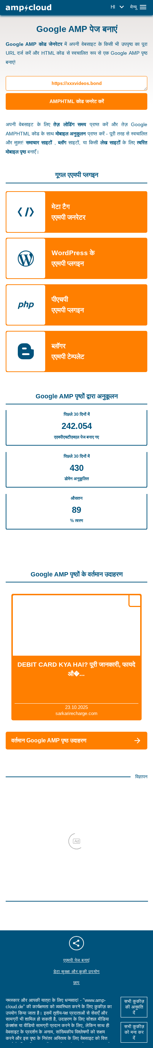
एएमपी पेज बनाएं (76, 960)
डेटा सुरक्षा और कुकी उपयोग (76, 971)
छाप (76, 982)
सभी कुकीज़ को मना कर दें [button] (134, 1032)
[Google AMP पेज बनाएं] (28, 8)
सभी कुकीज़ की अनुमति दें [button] (134, 1007)
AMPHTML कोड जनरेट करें (76, 101)
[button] (118, 7)
